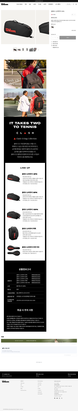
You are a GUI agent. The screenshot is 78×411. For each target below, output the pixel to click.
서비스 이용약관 (56, 383)
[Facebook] (54, 398)
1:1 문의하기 (39, 390)
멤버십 (21, 388)
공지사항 (22, 386)
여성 (26, 4)
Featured (19, 4)
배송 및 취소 (55, 45)
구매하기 (67, 37)
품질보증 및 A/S (56, 47)
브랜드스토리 (22, 383)
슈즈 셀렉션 (57, 4)
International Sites (23, 390)
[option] (15, 50)
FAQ (38, 386)
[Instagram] (59, 398)
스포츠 (34, 4)
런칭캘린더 (50, 4)
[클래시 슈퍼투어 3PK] (15, 49)
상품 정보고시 (55, 41)
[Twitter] (61, 398)
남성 (30, 4)
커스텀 (39, 4)
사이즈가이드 (40, 383)
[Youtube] (57, 398)
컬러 (53, 24)
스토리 (44, 4)
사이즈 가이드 (74, 30)
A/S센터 (39, 388)
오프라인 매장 (40, 392)
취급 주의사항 (55, 43)
